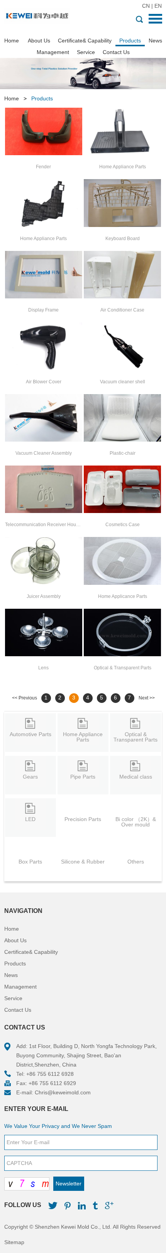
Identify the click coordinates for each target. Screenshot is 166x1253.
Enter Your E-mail (36, 1109)
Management (53, 52)
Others (135, 861)
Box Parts (30, 861)
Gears (30, 776)
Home (11, 40)
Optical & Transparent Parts (135, 736)
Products (130, 40)
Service (86, 52)
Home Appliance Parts (83, 736)
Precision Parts (82, 819)
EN (158, 6)
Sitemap (14, 1242)
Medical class (135, 776)
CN (146, 6)
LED (30, 819)
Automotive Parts (30, 734)
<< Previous (24, 698)
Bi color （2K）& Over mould (135, 821)
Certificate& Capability (85, 40)
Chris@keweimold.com (63, 1092)
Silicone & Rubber (83, 861)
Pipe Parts (82, 776)
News (155, 40)
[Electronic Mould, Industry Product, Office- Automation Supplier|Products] (37, 16)
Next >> (147, 698)
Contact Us (116, 52)
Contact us (24, 1027)
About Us (39, 40)
